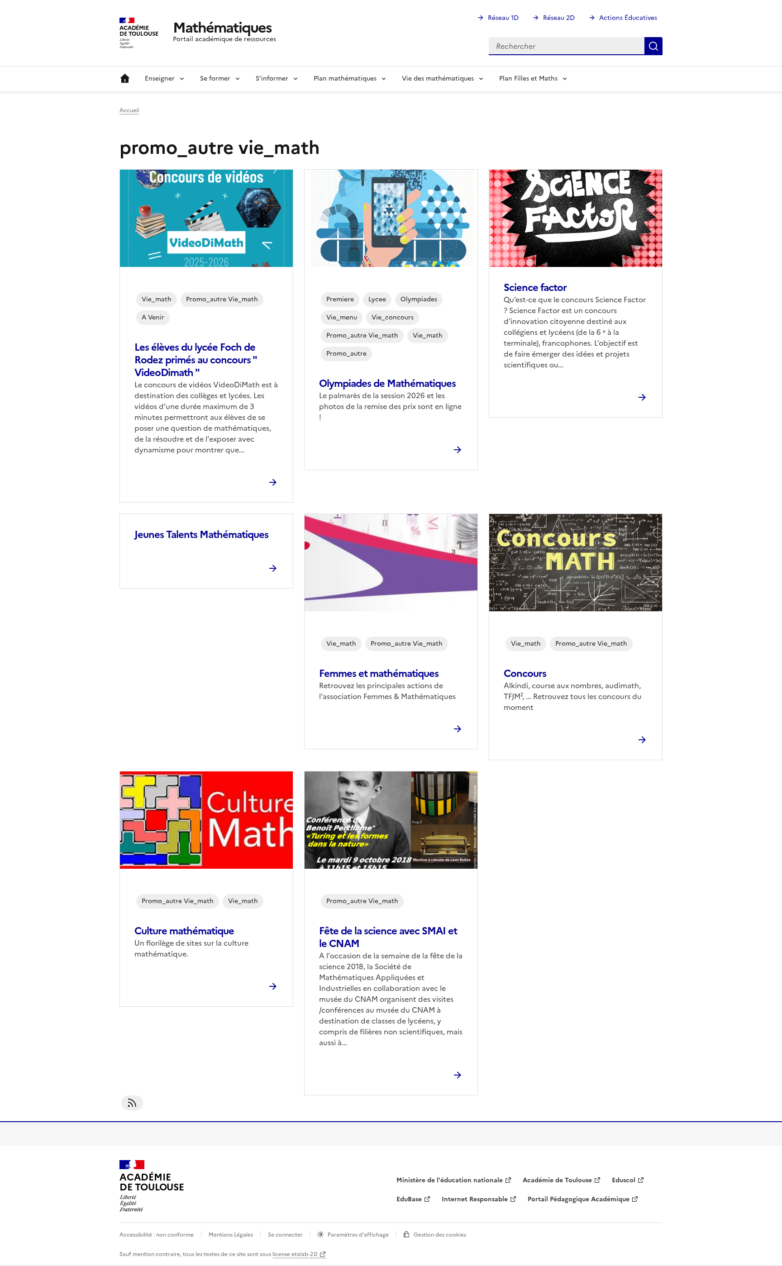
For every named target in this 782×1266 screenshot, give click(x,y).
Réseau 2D (559, 18)
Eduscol (623, 1180)
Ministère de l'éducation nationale (449, 1180)
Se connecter (285, 1235)
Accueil (125, 78)
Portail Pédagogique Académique (578, 1199)
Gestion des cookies (440, 1235)
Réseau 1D (503, 18)
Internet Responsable (475, 1199)
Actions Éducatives (628, 18)
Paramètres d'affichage (358, 1235)
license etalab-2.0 (294, 1254)
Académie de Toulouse (557, 1180)
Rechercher (653, 46)
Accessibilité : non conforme (156, 1235)
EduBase (409, 1199)
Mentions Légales (231, 1235)
